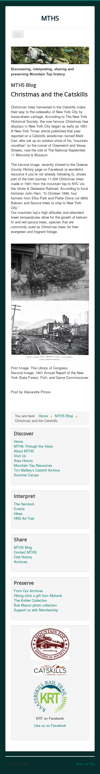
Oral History (23, 557)
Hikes (18, 513)
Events (19, 508)
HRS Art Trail (24, 518)
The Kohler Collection (30, 600)
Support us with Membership (36, 610)
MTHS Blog (23, 547)
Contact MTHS (25, 552)
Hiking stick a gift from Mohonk (38, 595)
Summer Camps (26, 475)
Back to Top (85, 763)
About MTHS (24, 451)
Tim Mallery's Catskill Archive (37, 470)
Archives (20, 561)
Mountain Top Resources (33, 465)
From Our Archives (28, 590)
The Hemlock (24, 504)
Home (18, 441)
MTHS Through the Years (33, 446)
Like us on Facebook (50, 725)
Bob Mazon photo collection (35, 605)
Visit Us (20, 455)
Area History (23, 460)
